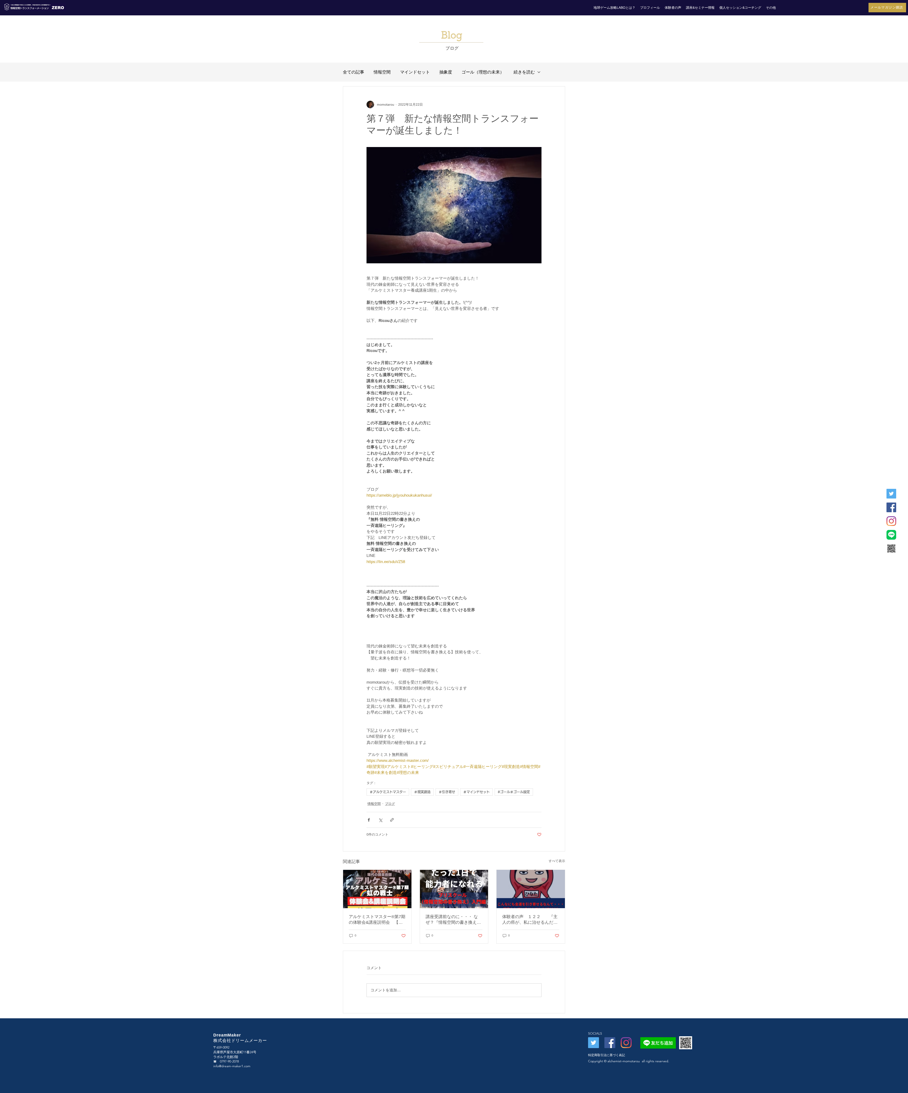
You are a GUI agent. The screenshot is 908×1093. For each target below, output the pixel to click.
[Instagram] (891, 521)
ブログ (390, 804)
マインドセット (415, 72)
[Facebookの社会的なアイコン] (609, 1042)
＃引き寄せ (447, 792)
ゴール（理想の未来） (483, 72)
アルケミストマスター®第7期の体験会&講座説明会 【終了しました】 (377, 919)
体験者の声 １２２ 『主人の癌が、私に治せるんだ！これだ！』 (530, 919)
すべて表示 (557, 861)
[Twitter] (891, 494)
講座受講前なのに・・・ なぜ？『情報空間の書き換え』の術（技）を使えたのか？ (453, 919)
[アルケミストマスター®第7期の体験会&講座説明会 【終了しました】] (377, 889)
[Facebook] (891, 507)
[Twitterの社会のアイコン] (593, 1042)
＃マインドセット (476, 792)
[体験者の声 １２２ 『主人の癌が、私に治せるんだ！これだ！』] (531, 889)
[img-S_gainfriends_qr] (891, 548)
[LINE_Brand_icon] (891, 535)
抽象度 (445, 72)
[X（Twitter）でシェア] (380, 820)
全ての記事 (353, 72)
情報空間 (382, 72)
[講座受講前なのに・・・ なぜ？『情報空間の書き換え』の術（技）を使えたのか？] (454, 889)
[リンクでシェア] (392, 820)
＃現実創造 (422, 792)
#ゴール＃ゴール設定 (514, 792)
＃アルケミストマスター (388, 792)
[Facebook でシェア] (369, 820)
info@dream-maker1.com (231, 1066)
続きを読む (524, 72)
